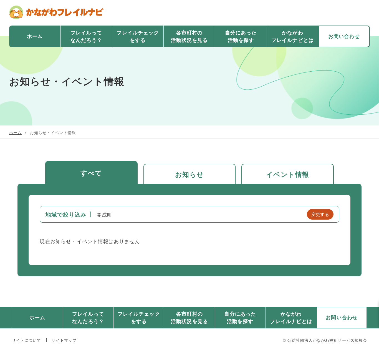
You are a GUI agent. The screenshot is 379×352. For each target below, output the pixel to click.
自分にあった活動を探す (241, 36)
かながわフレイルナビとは (292, 36)
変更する (320, 214)
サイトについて (26, 340)
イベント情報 (287, 174)
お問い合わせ (344, 36)
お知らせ (189, 174)
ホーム (35, 36)
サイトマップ (64, 340)
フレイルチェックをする (138, 36)
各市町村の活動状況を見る (189, 36)
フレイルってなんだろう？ (86, 36)
